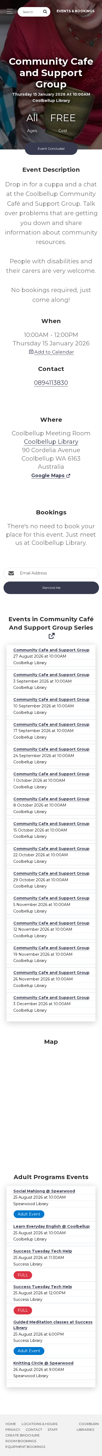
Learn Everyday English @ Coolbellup (51, 1226)
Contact (34, 1429)
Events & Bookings (75, 11)
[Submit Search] (45, 12)
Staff (53, 1429)
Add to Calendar (54, 352)
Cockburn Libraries (88, 1427)
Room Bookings (20, 1441)
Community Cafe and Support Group (51, 650)
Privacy (12, 1429)
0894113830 (51, 382)
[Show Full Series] (51, 636)
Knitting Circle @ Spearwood (43, 1363)
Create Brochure (22, 1435)
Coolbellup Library (51, 441)
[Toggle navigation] (8, 11)
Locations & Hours (39, 1424)
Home (10, 1424)
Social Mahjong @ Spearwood (44, 1191)
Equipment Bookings (25, 1447)
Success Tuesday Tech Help (42, 1251)
